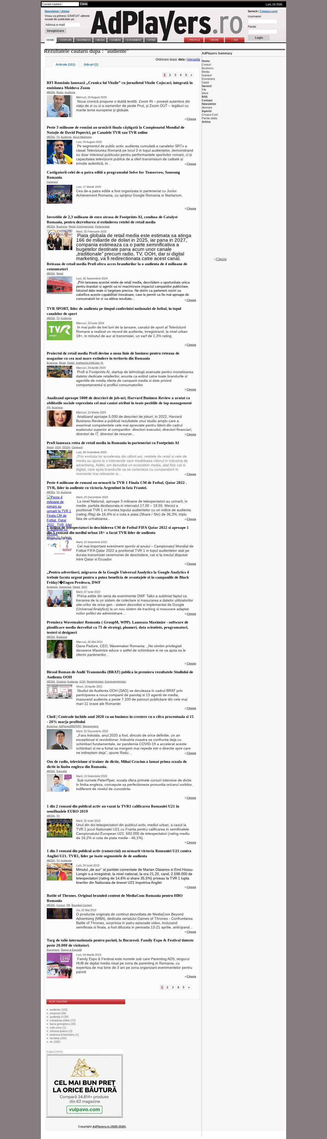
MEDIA (51, 92)
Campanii (52, 181)
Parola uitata (209, 118)
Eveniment (53, 949)
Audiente (70, 92)
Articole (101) (65, 64)
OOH (58, 447)
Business (61, 226)
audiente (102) (59, 1009)
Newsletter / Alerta (57, 11)
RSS (204, 96)
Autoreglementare (115, 681)
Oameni (207, 75)
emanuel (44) (58, 1013)
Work (205, 93)
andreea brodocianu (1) (64, 1034)
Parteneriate (102, 226)
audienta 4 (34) (59, 1016)
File (204, 89)
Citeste (191, 118)
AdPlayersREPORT (70, 726)
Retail (72, 226)
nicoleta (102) (58, 1038)
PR (48, 407)
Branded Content (82, 905)
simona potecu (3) (61, 1031)
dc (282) (55, 1041)
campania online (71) (63, 1020)
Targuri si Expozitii (71, 949)
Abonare (207, 107)
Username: (255, 16)
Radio (59, 92)
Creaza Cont (210, 114)
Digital (70, 362)
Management (90, 726)
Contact (207, 100)
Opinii (205, 82)
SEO (84, 586)
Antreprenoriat (85, 226)
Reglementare (95, 681)
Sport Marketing (82, 137)
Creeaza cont (268, 11)
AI (102, 362)
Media (205, 71)
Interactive (65, 586)
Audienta (66, 318)
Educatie (61, 771)
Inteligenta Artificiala (87, 362)
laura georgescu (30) (63, 1023)
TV (58, 137)
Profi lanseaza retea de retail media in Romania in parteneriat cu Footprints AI (113, 443)
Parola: (252, 26)
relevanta (193, 59)
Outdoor (61, 681)
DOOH (66, 447)
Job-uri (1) (91, 64)
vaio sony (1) (58, 1027)
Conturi (60, 905)
